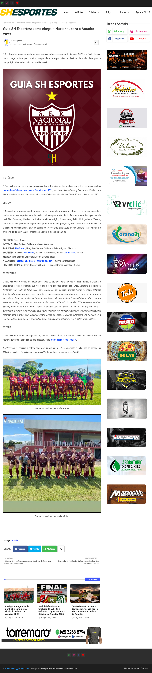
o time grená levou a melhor (63, 339)
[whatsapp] (2, 3)
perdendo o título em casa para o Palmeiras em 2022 (28, 190)
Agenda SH (141, 12)
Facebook (22, 549)
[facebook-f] (12, 3)
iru (27, 261)
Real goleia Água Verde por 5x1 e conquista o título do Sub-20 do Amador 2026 (17, 610)
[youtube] (17, 3)
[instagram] (7, 3)
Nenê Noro (20, 248)
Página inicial (9, 23)
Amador (20, 23)
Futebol (92, 12)
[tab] (66, 12)
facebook (119, 38)
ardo (33, 261)
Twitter (36, 549)
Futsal (123, 12)
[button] (149, 12)
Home (66, 12)
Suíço (108, 12)
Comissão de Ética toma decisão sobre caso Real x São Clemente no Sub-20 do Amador (85, 610)
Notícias (79, 12)
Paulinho (19, 261)
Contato (144, 668)
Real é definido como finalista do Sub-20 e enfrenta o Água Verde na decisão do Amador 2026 (51, 610)
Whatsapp (51, 549)
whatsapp (119, 31)
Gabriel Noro (70, 252)
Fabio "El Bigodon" (44, 261)
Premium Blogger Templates (17, 668)
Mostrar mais (92, 579)
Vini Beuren (29, 252)
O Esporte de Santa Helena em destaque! (59, 668)
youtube (141, 38)
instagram (141, 31)
